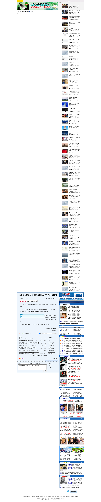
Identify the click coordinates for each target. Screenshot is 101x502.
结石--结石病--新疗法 (65, 331)
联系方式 (49, 496)
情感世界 (69, 482)
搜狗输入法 (29, 496)
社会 (62, 353)
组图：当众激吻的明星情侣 (66, 425)
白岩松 (70, 318)
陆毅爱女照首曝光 (80, 415)
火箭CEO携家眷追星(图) (75, 310)
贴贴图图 (69, 479)
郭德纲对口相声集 (66, 400)
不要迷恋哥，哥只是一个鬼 (77, 478)
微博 (69, 1)
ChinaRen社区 (65, 476)
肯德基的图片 (51, 342)
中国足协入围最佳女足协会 (77, 467)
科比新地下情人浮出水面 (73, 382)
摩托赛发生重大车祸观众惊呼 (78, 429)
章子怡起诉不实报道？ (68, 338)
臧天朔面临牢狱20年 (72, 375)
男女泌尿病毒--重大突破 (77, 329)
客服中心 (45, 496)
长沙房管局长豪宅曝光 (68, 346)
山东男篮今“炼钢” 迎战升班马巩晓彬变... (27, 347)
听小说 (62, 401)
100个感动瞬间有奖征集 (65, 431)
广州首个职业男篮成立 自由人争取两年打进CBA (29, 343)
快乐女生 (72, 323)
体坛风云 (69, 468)
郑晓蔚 (70, 313)
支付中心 (33, 496)
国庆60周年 (68, 323)
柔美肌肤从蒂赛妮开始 (65, 333)
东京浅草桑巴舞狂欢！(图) (65, 429)
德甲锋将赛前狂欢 (63, 470)
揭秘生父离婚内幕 (79, 412)
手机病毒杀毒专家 (66, 403)
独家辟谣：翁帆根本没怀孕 (78, 431)
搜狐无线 (65, 398)
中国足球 (69, 467)
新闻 (43, 1)
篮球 (43, 11)
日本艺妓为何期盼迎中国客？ (77, 351)
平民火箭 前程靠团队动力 (76, 465)
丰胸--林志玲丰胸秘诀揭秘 (65, 389)
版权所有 (62, 498)
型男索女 (69, 483)
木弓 (69, 310)
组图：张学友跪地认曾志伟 (78, 422)
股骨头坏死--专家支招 (77, 334)
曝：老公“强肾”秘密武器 (65, 396)
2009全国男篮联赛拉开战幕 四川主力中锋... (28, 340)
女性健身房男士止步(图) (76, 472)
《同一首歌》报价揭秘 (66, 437)
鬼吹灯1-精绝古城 (66, 401)
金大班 (79, 362)
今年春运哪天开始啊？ (68, 353)
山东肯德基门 (51, 353)
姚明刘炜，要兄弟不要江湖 (76, 318)
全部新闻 (72, 496)
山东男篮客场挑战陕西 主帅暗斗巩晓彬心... (28, 348)
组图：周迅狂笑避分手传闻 (66, 420)
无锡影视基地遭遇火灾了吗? (77, 340)
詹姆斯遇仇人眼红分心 (76, 464)
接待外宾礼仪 (51, 348)
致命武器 (76, 362)
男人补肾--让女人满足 (77, 327)
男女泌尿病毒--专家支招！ (65, 393)
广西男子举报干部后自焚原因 (76, 341)
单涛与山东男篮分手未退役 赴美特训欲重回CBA (29, 350)
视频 (64, 1)
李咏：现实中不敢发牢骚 (66, 436)
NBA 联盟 (70, 464)
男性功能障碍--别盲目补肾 (77, 392)
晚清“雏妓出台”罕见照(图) (77, 427)
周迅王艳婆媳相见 (72, 415)
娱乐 (49, 1)
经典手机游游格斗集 (74, 403)
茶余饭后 (65, 418)
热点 (62, 350)
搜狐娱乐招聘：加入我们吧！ (78, 433)
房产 (58, 1)
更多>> (82, 303)
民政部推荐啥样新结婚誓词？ (77, 350)
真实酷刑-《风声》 (63, 363)
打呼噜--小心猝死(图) (65, 329)
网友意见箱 (73, 491)
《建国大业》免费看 (72, 372)
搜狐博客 (65, 304)
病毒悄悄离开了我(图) (75, 315)
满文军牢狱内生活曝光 (78, 436)
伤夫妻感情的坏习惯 (64, 392)
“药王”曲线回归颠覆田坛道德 (77, 469)
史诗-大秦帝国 (71, 362)
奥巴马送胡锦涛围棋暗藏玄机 (77, 468)
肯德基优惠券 (51, 350)
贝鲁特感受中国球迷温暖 (75, 307)
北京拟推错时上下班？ (68, 340)
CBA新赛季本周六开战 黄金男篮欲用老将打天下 (29, 352)
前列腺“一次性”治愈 (76, 333)
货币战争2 (80, 401)
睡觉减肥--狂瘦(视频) (65, 327)
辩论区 (50, 367)
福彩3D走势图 (80, 403)
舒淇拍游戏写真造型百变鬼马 (78, 434)
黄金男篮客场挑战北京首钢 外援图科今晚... (28, 353)
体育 (46, 1)
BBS (73, 1)
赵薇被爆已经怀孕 (64, 413)
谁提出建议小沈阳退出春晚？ (77, 346)
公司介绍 (64, 496)
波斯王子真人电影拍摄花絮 (66, 434)
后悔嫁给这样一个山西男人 (77, 482)
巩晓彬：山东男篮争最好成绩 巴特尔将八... (28, 338)
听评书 (62, 400)
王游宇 (70, 314)
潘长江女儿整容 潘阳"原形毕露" (74, 369)
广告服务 (41, 496)
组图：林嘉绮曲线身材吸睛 (66, 422)
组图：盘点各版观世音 (77, 425)
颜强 (69, 306)
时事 (62, 351)
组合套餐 (50, 338)
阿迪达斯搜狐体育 (37, 11)
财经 (52, 1)
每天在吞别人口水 (63, 483)
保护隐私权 (54, 496)
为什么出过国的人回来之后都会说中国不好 (71, 485)
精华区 (50, 365)
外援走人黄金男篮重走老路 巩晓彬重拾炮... (28, 345)
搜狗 (80, 1)
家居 (60, 1)
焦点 (62, 340)
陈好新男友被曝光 (80, 416)
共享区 (62, 403)
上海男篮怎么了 (51, 345)
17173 (82, 1)
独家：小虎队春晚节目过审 (78, 420)
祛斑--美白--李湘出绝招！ (77, 393)
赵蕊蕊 (70, 315)
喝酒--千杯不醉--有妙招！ (77, 396)
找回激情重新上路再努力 (75, 311)
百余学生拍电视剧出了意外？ (77, 343)
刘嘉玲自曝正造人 (72, 416)
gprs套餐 (50, 347)
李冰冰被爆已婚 (72, 412)
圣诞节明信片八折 (64, 416)
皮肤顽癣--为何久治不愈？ (65, 395)
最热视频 (66, 356)
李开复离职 (75, 321)
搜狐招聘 (37, 496)
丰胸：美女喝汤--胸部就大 (77, 395)
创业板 (64, 323)
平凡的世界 (76, 401)
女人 (62, 1)
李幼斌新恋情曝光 (80, 413)
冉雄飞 (70, 317)
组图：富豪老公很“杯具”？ (65, 426)
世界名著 (72, 401)
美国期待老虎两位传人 (76, 314)
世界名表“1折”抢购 (64, 330)
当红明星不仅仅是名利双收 (77, 480)
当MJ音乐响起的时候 (78, 437)
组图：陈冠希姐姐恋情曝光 (66, 423)
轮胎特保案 (80, 321)
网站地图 (68, 496)
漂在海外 (61, 485)
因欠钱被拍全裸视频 (63, 312)
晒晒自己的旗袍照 (67, 487)
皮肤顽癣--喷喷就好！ (77, 330)
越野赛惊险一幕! (64, 385)
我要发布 (55, 358)
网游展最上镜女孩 (63, 319)
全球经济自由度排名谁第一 (77, 345)
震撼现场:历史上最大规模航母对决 (75, 366)
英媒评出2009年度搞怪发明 (77, 479)
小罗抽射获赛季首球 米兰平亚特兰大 (75, 379)
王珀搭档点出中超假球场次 (76, 317)
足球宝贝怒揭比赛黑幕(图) (67, 473)
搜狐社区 (65, 462)
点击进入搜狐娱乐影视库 (65, 433)
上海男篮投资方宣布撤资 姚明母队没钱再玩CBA (29, 342)
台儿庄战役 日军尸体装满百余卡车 (75, 358)
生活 (62, 343)
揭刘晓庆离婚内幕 (72, 413)
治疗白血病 (50, 343)
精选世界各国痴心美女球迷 (77, 473)
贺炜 (69, 307)
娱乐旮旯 (69, 480)
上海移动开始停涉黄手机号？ (77, 348)
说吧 (75, 1)
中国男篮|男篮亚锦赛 (49, 11)
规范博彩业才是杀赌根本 (75, 306)
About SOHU (59, 496)
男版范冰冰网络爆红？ (68, 350)
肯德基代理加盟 (51, 352)
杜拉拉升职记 (72, 400)
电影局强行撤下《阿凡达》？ (77, 353)
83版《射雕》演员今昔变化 (66, 430)
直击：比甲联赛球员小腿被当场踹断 (75, 383)
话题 (62, 348)
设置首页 (25, 496)
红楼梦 (81, 400)
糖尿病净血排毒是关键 (65, 334)
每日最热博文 (66, 321)
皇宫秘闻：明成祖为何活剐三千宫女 (75, 363)
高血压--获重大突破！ (77, 331)
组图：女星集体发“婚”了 (77, 426)
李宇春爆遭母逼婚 (64, 415)
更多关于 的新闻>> (40, 355)
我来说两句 (48, 298)
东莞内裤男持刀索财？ (68, 351)
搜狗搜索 (22, 333)
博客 (71, 1)
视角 (62, 341)
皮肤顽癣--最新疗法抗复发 (77, 391)
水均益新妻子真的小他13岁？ (77, 338)
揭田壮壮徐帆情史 (64, 412)
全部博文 (76, 496)
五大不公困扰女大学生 (68, 348)
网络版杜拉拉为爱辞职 (77, 430)
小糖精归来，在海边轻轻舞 (77, 483)
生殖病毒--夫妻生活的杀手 (77, 389)
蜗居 (79, 360)
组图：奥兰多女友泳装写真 (78, 423)
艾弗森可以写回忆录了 (76, 313)
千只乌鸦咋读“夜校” (67, 341)
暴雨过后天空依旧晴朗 (75, 487)
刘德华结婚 (76, 323)
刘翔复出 (71, 321)
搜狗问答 (63, 336)
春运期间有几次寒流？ (68, 343)
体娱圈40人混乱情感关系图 (67, 472)
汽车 (56, 1)
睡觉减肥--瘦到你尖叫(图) (65, 391)
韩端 (69, 311)
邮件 (67, 1)
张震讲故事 (77, 400)
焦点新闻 (69, 478)
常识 (62, 345)
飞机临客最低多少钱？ (68, 345)
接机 (49, 340)
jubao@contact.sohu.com (55, 499)
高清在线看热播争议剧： (73, 360)
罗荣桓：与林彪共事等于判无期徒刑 (75, 359)
